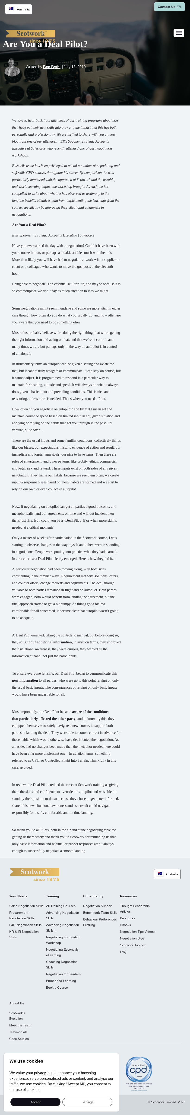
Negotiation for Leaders (63, 974)
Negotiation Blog (132, 938)
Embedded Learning (61, 981)
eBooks (125, 925)
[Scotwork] (34, 874)
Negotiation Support (97, 906)
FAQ (123, 952)
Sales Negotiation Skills (26, 906)
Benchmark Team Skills (100, 912)
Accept (36, 1102)
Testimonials (18, 1032)
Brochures (127, 918)
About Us (16, 1003)
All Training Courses (61, 906)
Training (52, 896)
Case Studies (19, 1039)
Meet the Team (20, 1025)
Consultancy (93, 896)
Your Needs (18, 896)
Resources (128, 896)
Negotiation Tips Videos (137, 931)
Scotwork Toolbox (133, 945)
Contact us (166, 7)
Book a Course (57, 987)
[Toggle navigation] (179, 33)
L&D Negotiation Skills (25, 925)
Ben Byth (51, 67)
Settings (87, 1102)
